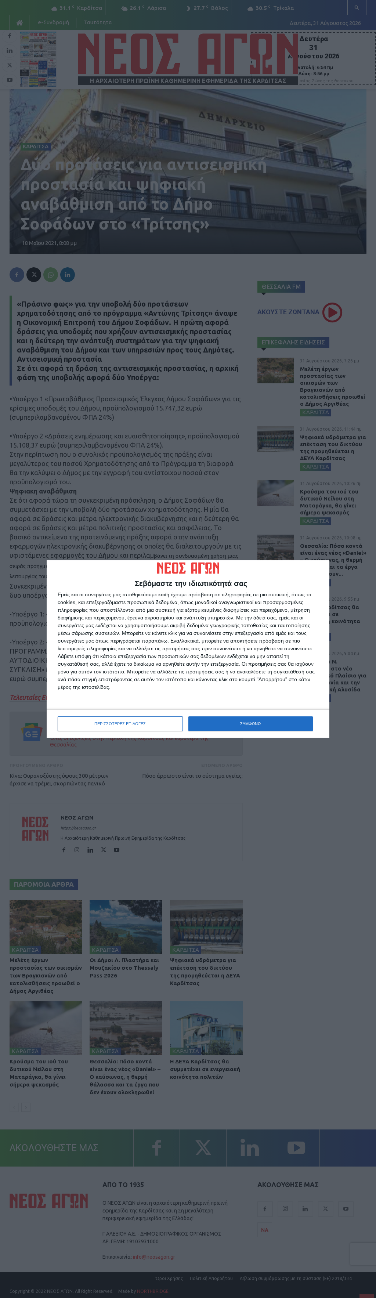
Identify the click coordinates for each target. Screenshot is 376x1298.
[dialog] (188, 649)
